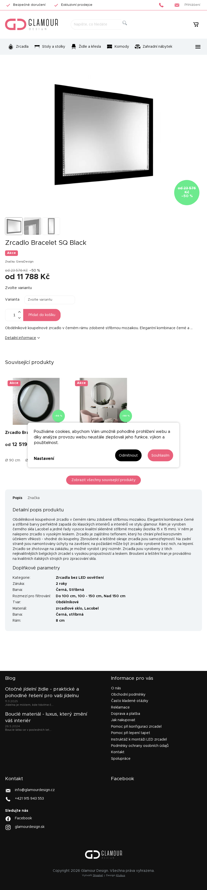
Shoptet (98, 875)
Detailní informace (20, 338)
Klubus (120, 875)
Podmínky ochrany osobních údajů (140, 746)
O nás (116, 688)
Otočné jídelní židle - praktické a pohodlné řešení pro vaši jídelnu (42, 692)
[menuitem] (18, 47)
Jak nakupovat (123, 720)
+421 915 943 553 (29, 798)
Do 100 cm (65, 596)
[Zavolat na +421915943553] (162, 5)
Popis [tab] (17, 498)
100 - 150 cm (89, 596)
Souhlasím (160, 455)
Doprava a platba (125, 714)
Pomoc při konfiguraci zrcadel (136, 726)
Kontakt (117, 752)
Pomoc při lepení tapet (130, 733)
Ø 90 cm (12, 460)
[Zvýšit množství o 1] (19, 312)
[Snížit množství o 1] (19, 318)
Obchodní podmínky (128, 694)
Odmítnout (128, 455)
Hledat (128, 29)
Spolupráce (121, 759)
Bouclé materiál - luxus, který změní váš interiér (46, 717)
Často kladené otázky (129, 701)
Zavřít (36, 354)
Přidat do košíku (42, 315)
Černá (61, 590)
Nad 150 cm (114, 596)
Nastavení (44, 458)
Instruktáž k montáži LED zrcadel (139, 739)
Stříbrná (76, 590)
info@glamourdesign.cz (35, 790)
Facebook (23, 818)
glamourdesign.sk (29, 827)
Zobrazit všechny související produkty (103, 480)
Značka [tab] (34, 498)
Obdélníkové (67, 602)
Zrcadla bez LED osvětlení (80, 578)
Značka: (19, 261)
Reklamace (120, 707)
